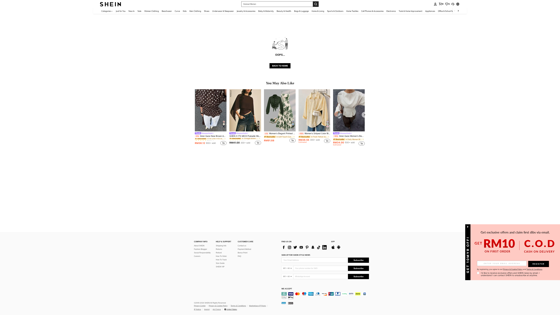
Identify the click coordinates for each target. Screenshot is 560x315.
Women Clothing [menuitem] (151, 11)
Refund (219, 253)
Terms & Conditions (238, 306)
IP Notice (197, 309)
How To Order (221, 256)
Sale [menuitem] (139, 11)
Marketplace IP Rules (257, 306)
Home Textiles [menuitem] (352, 11)
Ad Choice (217, 309)
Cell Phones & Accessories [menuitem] (372, 11)
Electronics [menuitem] (391, 11)
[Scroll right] (458, 11)
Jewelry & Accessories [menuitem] (246, 11)
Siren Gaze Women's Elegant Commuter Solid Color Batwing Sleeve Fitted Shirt (349, 136)
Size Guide (220, 263)
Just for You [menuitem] (121, 11)
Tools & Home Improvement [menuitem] (410, 11)
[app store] (333, 249)
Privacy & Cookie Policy (218, 306)
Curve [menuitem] (177, 11)
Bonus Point (242, 253)
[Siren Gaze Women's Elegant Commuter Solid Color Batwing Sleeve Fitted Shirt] (349, 110)
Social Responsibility (202, 253)
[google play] (339, 249)
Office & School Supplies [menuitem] (448, 11)
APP (333, 242)
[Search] (316, 4)
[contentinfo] (325, 295)
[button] (453, 4)
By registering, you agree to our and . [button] (510, 269)
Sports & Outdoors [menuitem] (335, 11)
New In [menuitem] (131, 11)
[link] (441, 4)
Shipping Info (221, 246)
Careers (197, 256)
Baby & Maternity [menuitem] (266, 11)
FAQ (239, 256)
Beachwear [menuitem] (167, 11)
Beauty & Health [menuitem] (284, 11)
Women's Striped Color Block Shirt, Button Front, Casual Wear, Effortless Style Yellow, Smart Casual (314, 133)
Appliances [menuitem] (430, 11)
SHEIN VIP (220, 267)
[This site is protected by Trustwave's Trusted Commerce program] (283, 303)
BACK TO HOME (280, 65)
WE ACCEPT (286, 289)
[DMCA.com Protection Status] (290, 303)
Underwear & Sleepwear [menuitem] (223, 11)
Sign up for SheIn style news (295, 255)
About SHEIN (199, 246)
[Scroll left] (455, 11)
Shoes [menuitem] (206, 11)
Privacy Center (200, 306)
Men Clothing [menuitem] (195, 11)
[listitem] (210, 117)
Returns (219, 249)
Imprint (207, 309)
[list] (304, 247)
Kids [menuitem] (185, 11)
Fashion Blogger (200, 249)
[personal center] (435, 4)
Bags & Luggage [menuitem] (301, 11)
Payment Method (244, 249)
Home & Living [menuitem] (318, 11)
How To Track (221, 260)
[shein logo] (110, 4)
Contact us (242, 246)
